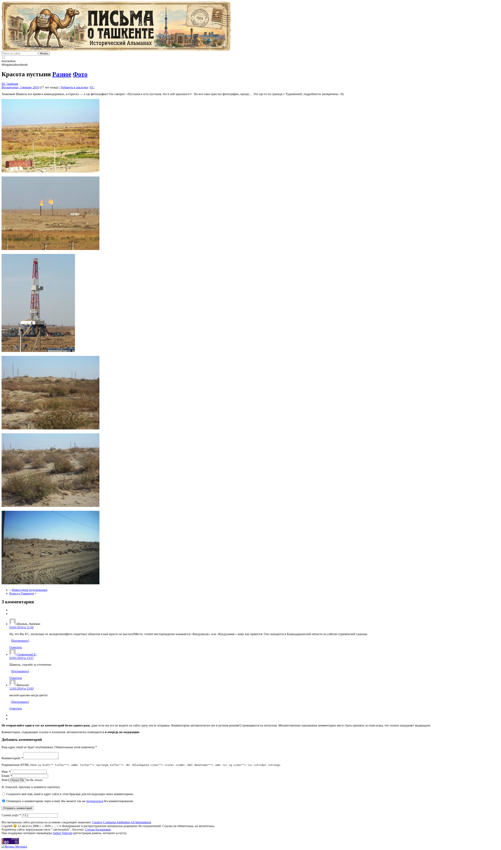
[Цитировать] (20, 640)
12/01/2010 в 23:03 (21, 688)
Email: (7, 775)
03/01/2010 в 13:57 (21, 658)
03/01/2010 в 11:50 (21, 627)
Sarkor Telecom (62, 833)
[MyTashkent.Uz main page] (250, 26)
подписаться (94, 801)
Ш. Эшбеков (10, 83)
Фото (80, 74)
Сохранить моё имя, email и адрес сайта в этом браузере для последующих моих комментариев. (70, 794)
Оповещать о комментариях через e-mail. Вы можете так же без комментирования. (69, 801)
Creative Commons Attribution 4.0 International (121, 822)
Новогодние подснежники (29, 590)
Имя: (6, 771)
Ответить (15, 647)
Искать (44, 53)
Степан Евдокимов (98, 829)
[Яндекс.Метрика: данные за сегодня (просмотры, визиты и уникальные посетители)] (14, 846)
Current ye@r (11, 815)
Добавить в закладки (74, 87)
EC (92, 87)
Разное (61, 74)
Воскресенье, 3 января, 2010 (20, 87)
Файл (5, 780)
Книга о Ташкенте (21, 593)
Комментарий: (12, 758)
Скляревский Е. (26, 654)
